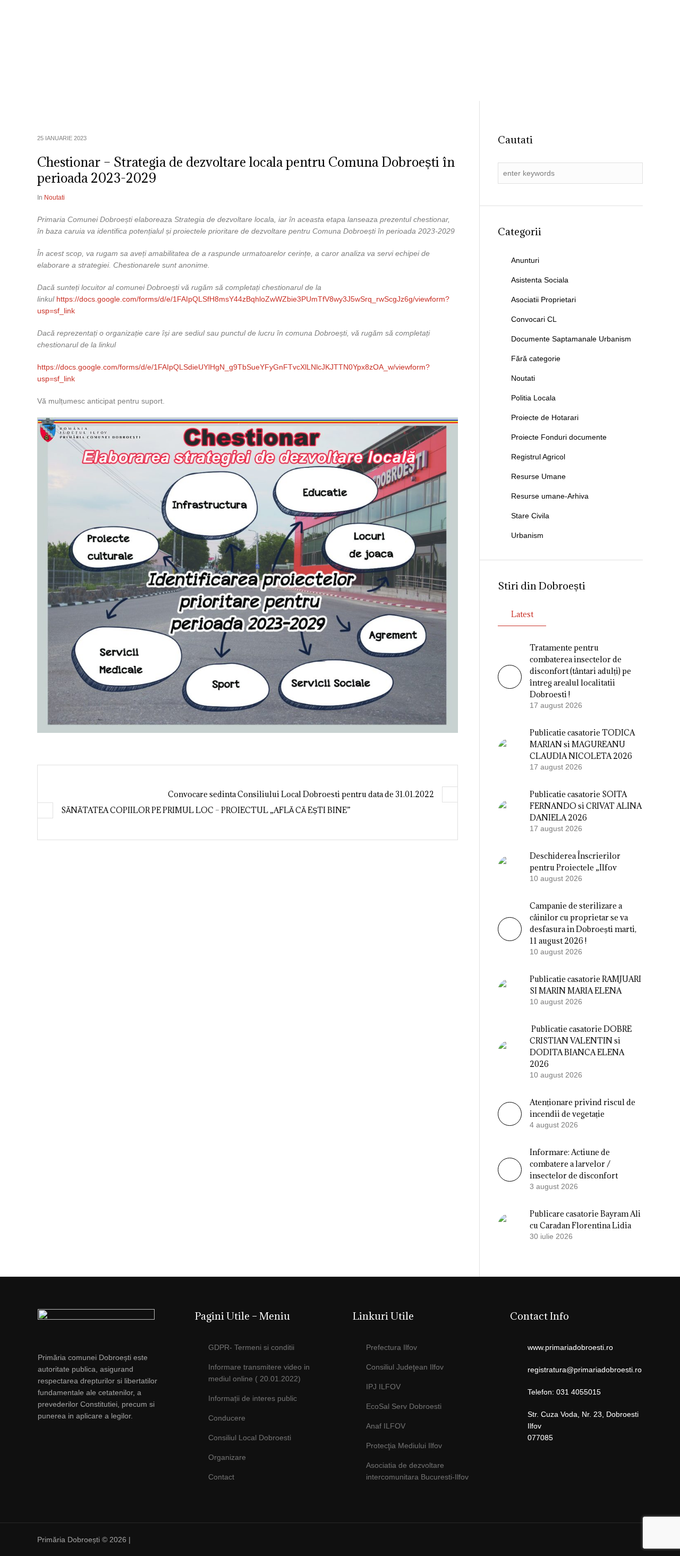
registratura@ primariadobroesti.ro (580, 34)
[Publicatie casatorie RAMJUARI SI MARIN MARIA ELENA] (510, 990)
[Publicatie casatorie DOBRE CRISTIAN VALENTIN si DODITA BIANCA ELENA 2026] (510, 1051)
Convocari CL (534, 319)
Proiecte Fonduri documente (559, 437)
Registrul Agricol (538, 456)
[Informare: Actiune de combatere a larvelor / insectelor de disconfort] (510, 1179)
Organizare (227, 1457)
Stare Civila (530, 515)
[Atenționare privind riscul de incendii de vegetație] (510, 1123)
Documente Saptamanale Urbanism (571, 339)
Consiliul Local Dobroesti (249, 1437)
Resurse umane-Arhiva (550, 496)
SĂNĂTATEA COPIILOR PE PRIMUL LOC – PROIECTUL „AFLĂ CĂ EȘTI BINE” (206, 810)
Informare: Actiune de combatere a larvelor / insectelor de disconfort (574, 1164)
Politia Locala (533, 398)
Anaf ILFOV (385, 1426)
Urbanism (527, 535)
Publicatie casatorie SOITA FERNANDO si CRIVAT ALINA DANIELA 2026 (586, 806)
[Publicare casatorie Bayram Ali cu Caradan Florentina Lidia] (510, 1224)
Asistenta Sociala (539, 280)
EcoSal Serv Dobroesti (403, 1406)
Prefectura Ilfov (391, 1347)
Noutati (54, 197)
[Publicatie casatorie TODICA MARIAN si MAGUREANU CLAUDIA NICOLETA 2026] (510, 749)
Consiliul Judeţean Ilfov (405, 1367)
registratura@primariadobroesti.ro (585, 1369)
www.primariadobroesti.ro (570, 1347)
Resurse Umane (538, 476)
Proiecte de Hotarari (545, 417)
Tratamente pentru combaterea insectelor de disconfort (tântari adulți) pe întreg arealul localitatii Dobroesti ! (580, 671)
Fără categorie (535, 358)
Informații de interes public (252, 1398)
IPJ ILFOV (383, 1386)
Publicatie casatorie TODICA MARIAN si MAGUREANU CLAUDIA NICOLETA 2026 (582, 744)
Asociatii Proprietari (543, 299)
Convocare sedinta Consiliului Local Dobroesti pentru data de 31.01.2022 (301, 794)
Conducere (226, 1418)
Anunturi (525, 260)
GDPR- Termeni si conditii (251, 1347)
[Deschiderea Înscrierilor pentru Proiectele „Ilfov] (510, 866)
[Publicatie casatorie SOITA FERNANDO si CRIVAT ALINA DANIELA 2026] (510, 811)
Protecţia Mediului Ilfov (404, 1445)
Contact (221, 1477)
